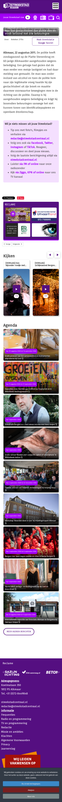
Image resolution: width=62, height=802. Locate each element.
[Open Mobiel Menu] (55, 6)
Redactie (6, 727)
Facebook (37, 142)
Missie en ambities (12, 731)
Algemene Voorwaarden (15, 740)
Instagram (17, 147)
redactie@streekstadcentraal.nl (30, 138)
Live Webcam (34, 17)
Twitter (48, 142)
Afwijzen (31, 790)
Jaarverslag (8, 748)
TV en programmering (14, 723)
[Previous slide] (3, 672)
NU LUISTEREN (42, 17)
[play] (28, 17)
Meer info (31, 796)
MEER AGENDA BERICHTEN (19, 631)
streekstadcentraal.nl (24, 159)
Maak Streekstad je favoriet (45, 41)
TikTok (31, 147)
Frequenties (8, 714)
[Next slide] (59, 672)
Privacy (5, 744)
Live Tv (51, 17)
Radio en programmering (16, 719)
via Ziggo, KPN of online (29, 172)
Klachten (6, 736)
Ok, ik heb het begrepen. (31, 783)
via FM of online (28, 164)
